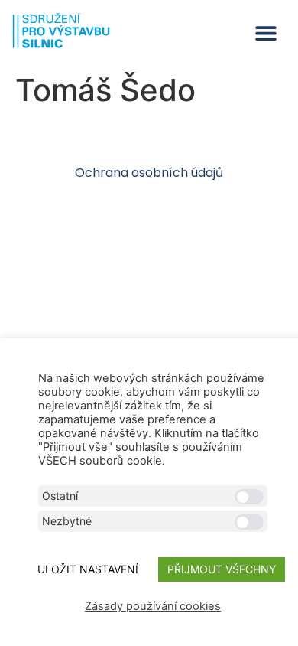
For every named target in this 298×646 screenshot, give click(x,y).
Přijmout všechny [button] (221, 569)
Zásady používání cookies (153, 606)
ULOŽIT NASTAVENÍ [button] (87, 569)
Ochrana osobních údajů (149, 172)
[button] (265, 33)
